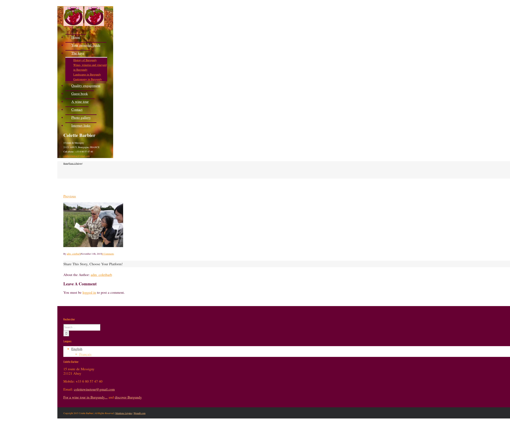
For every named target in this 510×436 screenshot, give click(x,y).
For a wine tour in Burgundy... (85, 397)
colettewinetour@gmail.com (76, 155)
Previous (69, 196)
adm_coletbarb (73, 253)
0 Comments (108, 253)
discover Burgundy (128, 397)
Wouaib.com (139, 413)
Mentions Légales (123, 413)
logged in (89, 292)
